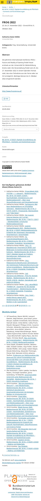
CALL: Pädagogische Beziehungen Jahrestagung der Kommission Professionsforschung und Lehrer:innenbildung (22, 264)
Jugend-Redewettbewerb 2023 (19, 227)
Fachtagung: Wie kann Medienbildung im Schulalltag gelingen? (22, 206)
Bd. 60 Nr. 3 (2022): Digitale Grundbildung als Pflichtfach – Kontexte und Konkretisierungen (20, 10)
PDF (6, 99)
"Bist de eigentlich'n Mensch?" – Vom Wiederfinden (20, 384)
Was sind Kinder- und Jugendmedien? (22, 339)
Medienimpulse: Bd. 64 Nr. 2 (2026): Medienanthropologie (22, 341)
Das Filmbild (23, 446)
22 (6, 305)
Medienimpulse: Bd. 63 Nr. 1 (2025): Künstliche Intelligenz (21, 380)
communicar (11, 492)
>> (30, 305)
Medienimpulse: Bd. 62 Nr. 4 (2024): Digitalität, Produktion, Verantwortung (21, 242)
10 (15, 455)
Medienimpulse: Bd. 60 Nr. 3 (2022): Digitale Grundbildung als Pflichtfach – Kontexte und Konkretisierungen (22, 365)
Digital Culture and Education (24, 492)
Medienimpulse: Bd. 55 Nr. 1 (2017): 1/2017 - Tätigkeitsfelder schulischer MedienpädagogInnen (22, 221)
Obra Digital (18, 494)
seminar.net (26, 494)
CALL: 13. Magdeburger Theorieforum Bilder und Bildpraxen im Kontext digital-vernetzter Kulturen (21, 248)
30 (24, 305)
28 (20, 305)
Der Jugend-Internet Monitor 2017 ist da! (20, 216)
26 (15, 305)
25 (13, 305)
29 (22, 305)
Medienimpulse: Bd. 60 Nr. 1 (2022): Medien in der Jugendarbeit (20, 301)
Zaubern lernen (24, 440)
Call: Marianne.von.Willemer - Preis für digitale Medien (22, 276)
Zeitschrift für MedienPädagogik (20, 496)
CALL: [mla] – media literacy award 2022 (20, 296)
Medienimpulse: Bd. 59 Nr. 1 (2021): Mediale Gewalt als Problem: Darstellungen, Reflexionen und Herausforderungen (21, 255)
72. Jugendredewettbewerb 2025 (17, 238)
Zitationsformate (9, 129)
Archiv (11, 7)
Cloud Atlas (22, 396)
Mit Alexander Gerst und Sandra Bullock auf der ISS (21, 430)
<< (3, 305)
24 (11, 305)
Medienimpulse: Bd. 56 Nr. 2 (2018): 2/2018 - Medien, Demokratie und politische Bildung (22, 280)
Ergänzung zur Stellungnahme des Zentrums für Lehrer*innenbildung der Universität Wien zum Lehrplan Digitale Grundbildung (23, 358)
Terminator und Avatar (26, 418)
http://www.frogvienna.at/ (12, 91)
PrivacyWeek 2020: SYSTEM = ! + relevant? (22, 192)
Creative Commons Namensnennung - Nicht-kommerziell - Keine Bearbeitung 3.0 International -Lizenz (18, 173)
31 (26, 305)
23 (9, 305)
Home (4, 7)
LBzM (12, 494)
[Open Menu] (2, 2)
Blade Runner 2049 (25, 407)
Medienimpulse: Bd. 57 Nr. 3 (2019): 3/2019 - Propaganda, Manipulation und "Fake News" (22, 211)
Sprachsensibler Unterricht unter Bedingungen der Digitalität (22, 377)
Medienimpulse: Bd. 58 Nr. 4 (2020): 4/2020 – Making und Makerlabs (22, 443)
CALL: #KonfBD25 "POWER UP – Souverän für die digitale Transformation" (22, 286)
